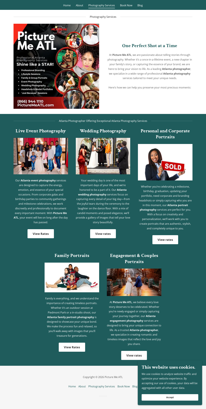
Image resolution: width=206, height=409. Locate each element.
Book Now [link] (126, 5)
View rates (103, 234)
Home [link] (67, 5)
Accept (170, 397)
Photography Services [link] (101, 5)
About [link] (79, 5)
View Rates (41, 234)
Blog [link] (140, 5)
